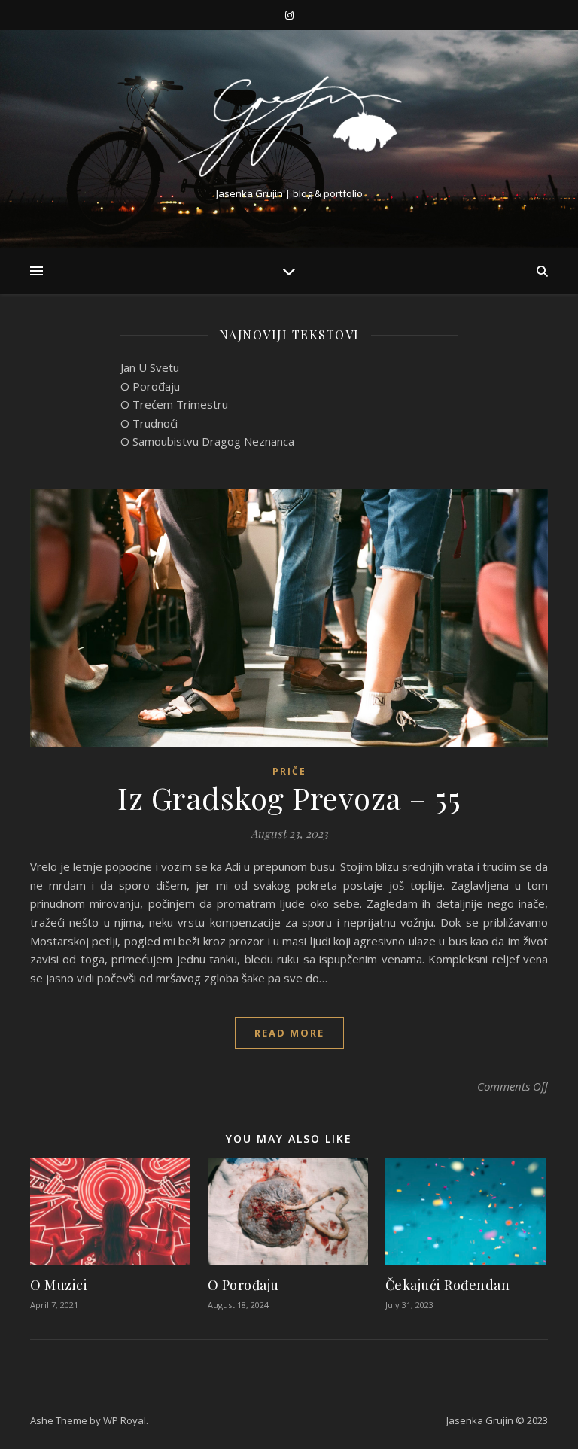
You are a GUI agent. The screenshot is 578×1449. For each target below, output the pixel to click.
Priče (289, 771)
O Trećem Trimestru (174, 404)
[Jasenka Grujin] (289, 126)
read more (289, 1033)
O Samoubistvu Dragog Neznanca (207, 441)
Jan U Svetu (149, 367)
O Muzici (58, 1285)
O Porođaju (150, 386)
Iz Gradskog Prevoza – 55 (289, 797)
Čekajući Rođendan (447, 1285)
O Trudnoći (149, 423)
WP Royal (124, 1420)
